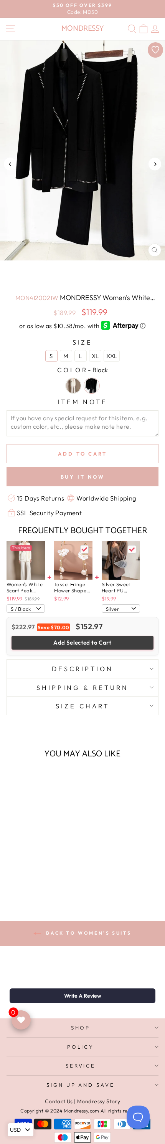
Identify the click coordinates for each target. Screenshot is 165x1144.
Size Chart (82, 706)
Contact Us (59, 1101)
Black (91, 385)
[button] (82, 995)
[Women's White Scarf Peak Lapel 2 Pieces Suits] (26, 560)
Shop (81, 1028)
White (73, 385)
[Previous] (10, 164)
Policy (80, 1047)
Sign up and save (80, 1085)
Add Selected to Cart (82, 642)
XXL (111, 356)
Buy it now (83, 477)
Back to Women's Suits (88, 933)
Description (82, 669)
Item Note (83, 402)
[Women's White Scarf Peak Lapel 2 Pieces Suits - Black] (40, 882)
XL (95, 356)
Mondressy (82, 28)
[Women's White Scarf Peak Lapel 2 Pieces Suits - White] (31, 882)
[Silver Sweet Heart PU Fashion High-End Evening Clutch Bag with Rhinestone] (121, 560)
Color (82, 370)
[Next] (154, 164)
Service (81, 1066)
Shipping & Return (82, 687)
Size (83, 342)
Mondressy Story (98, 1101)
